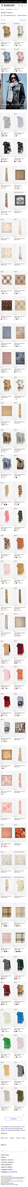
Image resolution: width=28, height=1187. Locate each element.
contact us (3, 1179)
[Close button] (25, 1)
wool (13, 1095)
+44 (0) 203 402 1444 (17, 1178)
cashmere (7, 1095)
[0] (22, 5)
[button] (21, 2)
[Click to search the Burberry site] (19, 5)
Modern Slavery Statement (6, 1176)
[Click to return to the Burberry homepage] (9, 5)
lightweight (20, 1095)
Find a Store (5, 1155)
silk (6, 1097)
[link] (2, 9)
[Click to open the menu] (25, 5)
